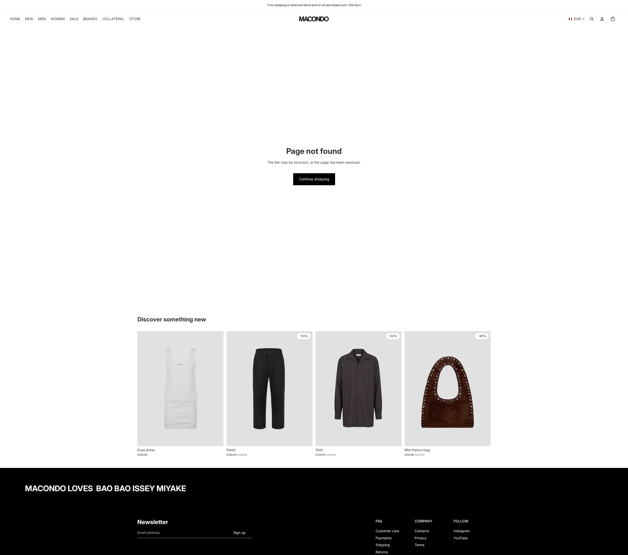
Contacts (422, 531)
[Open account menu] (602, 18)
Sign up (239, 532)
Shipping (383, 545)
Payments (384, 538)
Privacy (421, 538)
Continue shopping (314, 179)
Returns (382, 552)
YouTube (461, 538)
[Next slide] (216, 388)
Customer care (387, 531)
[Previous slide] (144, 388)
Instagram (462, 531)
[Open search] (591, 18)
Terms (419, 545)
